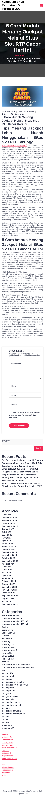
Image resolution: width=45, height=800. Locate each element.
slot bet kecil (8, 676)
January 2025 (8, 549)
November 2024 (9, 555)
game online (7, 630)
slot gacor (7, 693)
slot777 (5, 716)
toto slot (5, 750)
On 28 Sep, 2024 (8, 111)
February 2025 (9, 546)
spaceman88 (8, 728)
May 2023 (6, 601)
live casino (7, 638)
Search (6, 440)
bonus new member (9, 748)
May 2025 (6, 538)
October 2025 (8, 523)
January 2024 (8, 584)
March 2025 (7, 544)
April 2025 (6, 541)
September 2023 (10, 596)
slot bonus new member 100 (15, 685)
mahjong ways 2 (9, 650)
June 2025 (7, 535)
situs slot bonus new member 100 (18, 667)
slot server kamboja (11, 711)
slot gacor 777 (7, 740)
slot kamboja (8, 699)
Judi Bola (6, 636)
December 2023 (9, 587)
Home (18, 55)
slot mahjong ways (11, 702)
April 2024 (7, 575)
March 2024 (7, 578)
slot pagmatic (7, 742)
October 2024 (8, 558)
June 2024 (7, 570)
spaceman (7, 725)
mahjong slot (8, 644)
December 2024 (9, 552)
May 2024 (6, 572)
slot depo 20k (8, 690)
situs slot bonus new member (16, 664)
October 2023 (8, 593)
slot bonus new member (13, 682)
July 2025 (6, 532)
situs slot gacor (8, 767)
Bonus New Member (11, 615)
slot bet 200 (7, 673)
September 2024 (10, 561)
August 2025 (8, 529)
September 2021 (10, 604)
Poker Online (8, 659)
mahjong (6, 641)
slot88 (5, 719)
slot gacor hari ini (10, 696)
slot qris (6, 708)
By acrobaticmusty (26, 111)
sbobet (5, 662)
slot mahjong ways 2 (11, 705)
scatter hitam (7, 745)
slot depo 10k (8, 688)
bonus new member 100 (13, 618)
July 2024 (6, 567)
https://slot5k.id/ (8, 756)
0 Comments (18, 114)
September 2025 (10, 526)
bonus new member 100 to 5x (16, 624)
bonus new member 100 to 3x (16, 621)
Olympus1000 (8, 656)
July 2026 (6, 515)
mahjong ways (8, 647)
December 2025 (9, 518)
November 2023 (9, 590)
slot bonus (7, 679)
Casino (5, 627)
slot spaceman (7, 770)
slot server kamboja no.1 (13, 714)
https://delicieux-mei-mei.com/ (14, 145)
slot (3, 765)
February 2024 (9, 581)
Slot (25, 55)
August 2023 (8, 598)
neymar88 (7, 653)
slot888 (5, 722)
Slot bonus (6, 773)
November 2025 (9, 520)
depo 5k (5, 735)
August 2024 (8, 564)
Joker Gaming (8, 633)
